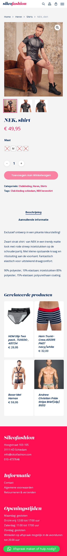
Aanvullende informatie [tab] (33, 219)
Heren (18, 16)
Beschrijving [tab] (33, 212)
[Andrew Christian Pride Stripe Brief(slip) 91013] (49, 374)
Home (7, 16)
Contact (8, 482)
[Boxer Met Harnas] (19, 374)
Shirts (30, 16)
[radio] (7, 148)
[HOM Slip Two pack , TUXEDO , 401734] (19, 316)
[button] (62, 3)
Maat (7, 140)
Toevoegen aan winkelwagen (31, 175)
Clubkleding (25, 186)
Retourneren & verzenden (20, 492)
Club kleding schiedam (23, 191)
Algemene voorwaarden (18, 487)
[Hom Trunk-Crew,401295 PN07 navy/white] (49, 316)
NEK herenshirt (45, 191)
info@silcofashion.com (17, 454)
